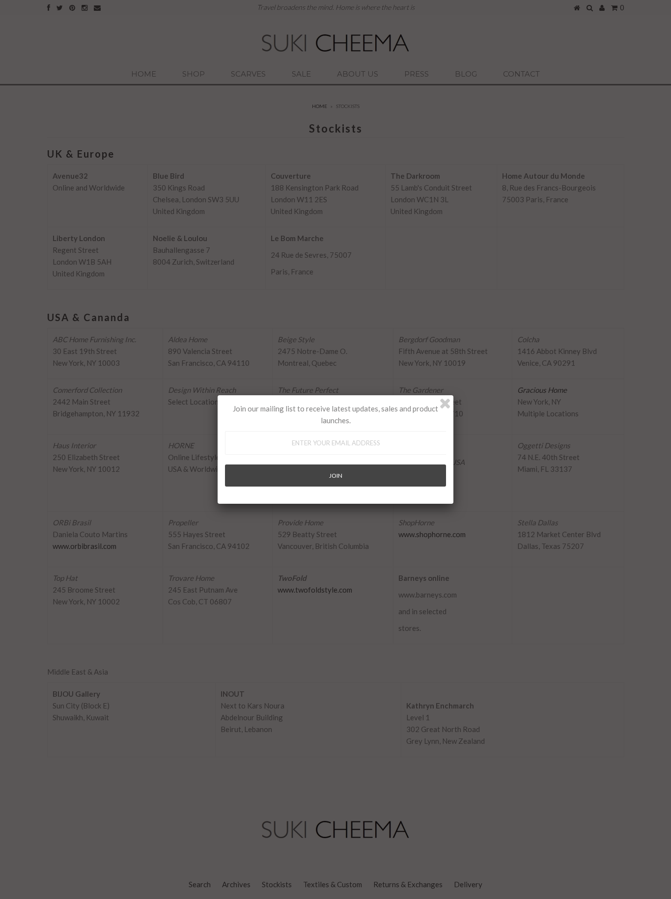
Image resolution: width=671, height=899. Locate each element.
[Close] (445, 403)
